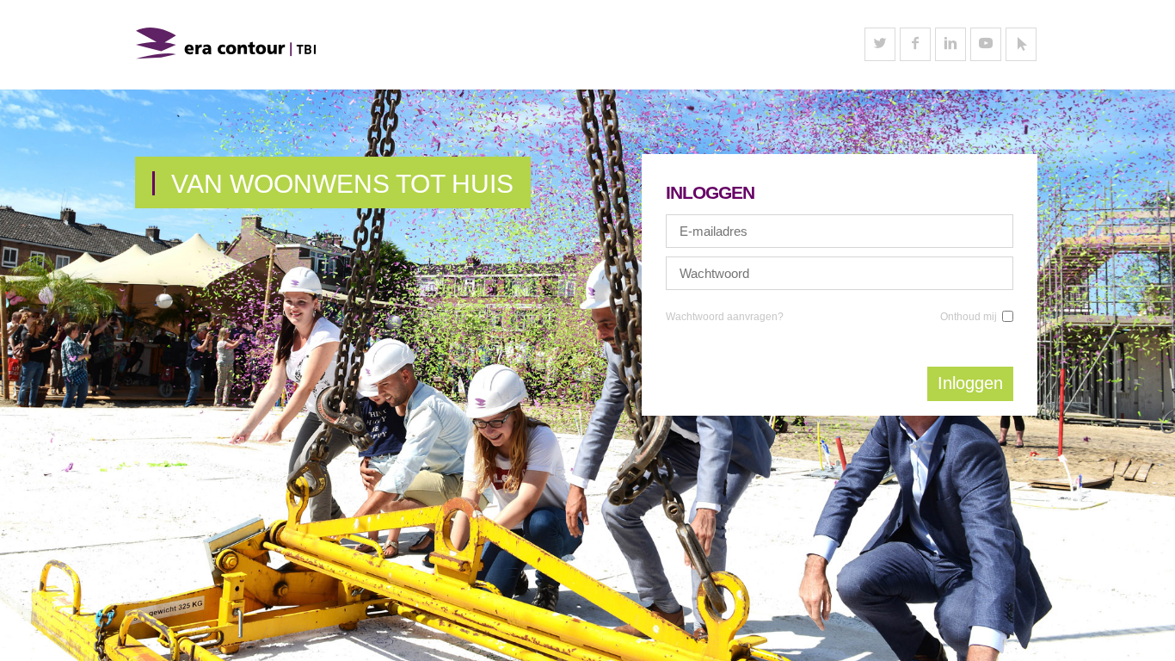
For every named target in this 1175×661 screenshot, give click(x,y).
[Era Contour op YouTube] (985, 44)
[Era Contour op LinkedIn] (950, 44)
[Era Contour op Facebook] (915, 44)
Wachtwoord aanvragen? (725, 317)
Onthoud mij (968, 317)
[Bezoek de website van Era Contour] (1021, 44)
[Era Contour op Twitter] (879, 44)
